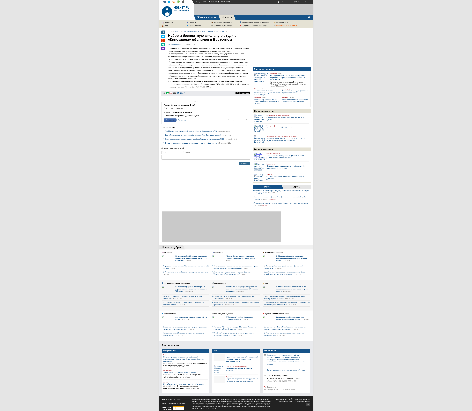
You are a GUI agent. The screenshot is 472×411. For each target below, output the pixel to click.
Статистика (280, 399)
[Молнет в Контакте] (164, 2)
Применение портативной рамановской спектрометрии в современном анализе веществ (242, 359)
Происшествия (195, 25)
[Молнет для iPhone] (183, 2)
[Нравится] (167, 93)
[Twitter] (163, 36)
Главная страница (171, 31)
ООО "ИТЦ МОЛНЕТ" (179, 403)
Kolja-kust (166, 355)
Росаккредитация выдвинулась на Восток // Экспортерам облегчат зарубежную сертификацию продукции (183, 359)
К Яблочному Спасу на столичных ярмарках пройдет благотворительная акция (291, 258)
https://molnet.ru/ (207, 401)
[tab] (267, 187)
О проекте (298, 399)
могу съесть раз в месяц (175, 108)
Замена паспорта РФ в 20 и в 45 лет (281, 128)
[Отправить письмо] (163, 48)
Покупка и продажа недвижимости (236, 366)
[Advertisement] (253, 9)
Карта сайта (289, 399)
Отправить (170, 120)
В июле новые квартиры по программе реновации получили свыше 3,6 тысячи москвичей (242, 289)
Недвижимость (282, 22)
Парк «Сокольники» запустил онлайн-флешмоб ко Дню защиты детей (192, 135)
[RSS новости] (174, 2)
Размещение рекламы (302, 401)
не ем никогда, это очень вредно (179, 112)
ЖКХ (166, 25)
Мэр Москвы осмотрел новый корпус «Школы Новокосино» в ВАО (191, 131)
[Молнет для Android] (178, 2)
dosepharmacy (167, 370)
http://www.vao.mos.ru (175, 44)
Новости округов (207, 31)
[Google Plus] (163, 40)
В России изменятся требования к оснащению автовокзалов (295, 100)
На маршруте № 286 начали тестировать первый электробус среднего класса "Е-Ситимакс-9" (288, 77)
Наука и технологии (232, 355)
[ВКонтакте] (163, 32)
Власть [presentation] (267, 187)
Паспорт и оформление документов (277, 115)
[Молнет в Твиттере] (169, 2)
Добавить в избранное (303, 2)
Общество (193, 22)
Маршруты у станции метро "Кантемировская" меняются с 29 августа (266, 101)
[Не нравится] (171, 93)
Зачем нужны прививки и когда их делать (179, 373)
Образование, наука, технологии (255, 22)
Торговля (229, 377)
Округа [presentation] (296, 187)
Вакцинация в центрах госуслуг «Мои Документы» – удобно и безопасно (281, 203)
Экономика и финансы (223, 22)
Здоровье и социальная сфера (254, 25)
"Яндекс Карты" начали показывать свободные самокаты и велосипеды (267, 93)
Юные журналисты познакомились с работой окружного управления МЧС (194, 139)
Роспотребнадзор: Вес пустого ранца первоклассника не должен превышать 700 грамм (191, 289)
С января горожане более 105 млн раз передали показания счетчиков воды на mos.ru (292, 289)
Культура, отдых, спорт (223, 25)
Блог (304, 399)
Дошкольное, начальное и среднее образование (281, 136)
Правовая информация (285, 401)
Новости (177, 31)
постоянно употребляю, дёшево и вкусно (182, 116)
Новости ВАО (220, 31)
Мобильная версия (286, 2)
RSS (308, 399)
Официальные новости (286, 25)
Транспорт (168, 22)
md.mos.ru (279, 193)
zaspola (165, 382)
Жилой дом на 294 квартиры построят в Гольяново (184, 384)
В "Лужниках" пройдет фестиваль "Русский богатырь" (295, 92)
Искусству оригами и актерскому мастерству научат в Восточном (190, 143)
